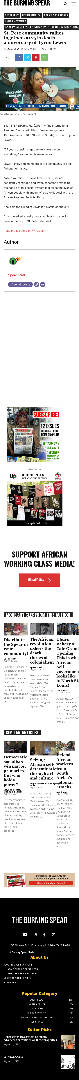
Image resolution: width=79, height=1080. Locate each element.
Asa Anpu (61, 792)
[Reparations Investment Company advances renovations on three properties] (68, 1042)
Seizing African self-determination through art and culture (44, 769)
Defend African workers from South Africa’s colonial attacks (64, 771)
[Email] (42, 284)
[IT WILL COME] (68, 1062)
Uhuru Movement (15, 21)
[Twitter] (27, 57)
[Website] (36, 284)
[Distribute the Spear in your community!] (16, 629)
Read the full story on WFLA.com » (26, 230)
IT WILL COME (14, 1057)
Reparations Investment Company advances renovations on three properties (30, 1038)
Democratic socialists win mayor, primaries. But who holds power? (15, 771)
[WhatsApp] (44, 57)
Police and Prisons (56, 15)
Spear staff (13, 49)
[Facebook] (19, 57)
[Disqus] (39, 354)
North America (31, 15)
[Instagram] (35, 935)
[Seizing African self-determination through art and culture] (44, 748)
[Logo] (27, 3)
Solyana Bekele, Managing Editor (13, 790)
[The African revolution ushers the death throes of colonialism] (42, 629)
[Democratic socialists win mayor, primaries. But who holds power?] (15, 747)
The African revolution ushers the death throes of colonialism (42, 651)
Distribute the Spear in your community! (16, 647)
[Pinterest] (36, 57)
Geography (12, 15)
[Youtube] (25, 935)
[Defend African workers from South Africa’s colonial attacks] (65, 746)
